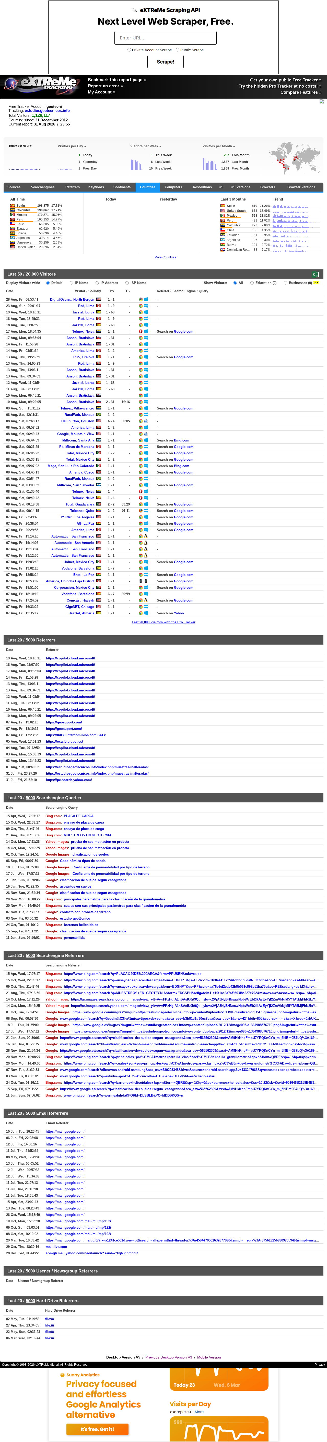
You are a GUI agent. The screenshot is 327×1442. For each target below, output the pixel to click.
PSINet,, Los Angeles (77, 517)
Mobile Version (209, 1357)
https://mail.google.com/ (65, 1131)
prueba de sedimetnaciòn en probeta (100, 842)
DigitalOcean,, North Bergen (72, 299)
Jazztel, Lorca (83, 312)
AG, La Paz (85, 523)
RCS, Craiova (83, 357)
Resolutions (202, 187)
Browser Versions (301, 187)
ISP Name (138, 283)
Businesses (300, 283)
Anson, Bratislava (80, 338)
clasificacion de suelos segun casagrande (93, 880)
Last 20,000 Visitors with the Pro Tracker (163, 622)
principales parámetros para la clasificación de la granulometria (114, 899)
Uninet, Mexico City (79, 562)
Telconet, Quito (82, 511)
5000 (30, 640)
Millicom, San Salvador (75, 485)
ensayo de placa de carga (84, 822)
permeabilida (74, 938)
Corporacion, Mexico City (74, 588)
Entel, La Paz (83, 575)
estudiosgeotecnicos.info (47, 111)
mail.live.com (56, 1247)
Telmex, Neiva (83, 331)
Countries (147, 187)
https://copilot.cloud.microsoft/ (70, 658)
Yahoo (179, 613)
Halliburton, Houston (77, 421)
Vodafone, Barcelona (78, 568)
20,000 (32, 274)
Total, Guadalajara (80, 504)
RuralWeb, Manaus (79, 415)
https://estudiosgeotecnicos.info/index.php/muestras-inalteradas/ (97, 767)
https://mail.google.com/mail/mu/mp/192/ (78, 1221)
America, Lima (82, 351)
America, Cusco (81, 472)
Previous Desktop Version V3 (168, 1357)
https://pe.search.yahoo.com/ (69, 780)
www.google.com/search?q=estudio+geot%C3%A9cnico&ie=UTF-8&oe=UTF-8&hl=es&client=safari (137, 1076)
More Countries (165, 257)
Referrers (72, 187)
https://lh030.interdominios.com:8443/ (76, 735)
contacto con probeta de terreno (85, 912)
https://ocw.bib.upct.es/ (64, 741)
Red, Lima (86, 306)
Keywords (96, 187)
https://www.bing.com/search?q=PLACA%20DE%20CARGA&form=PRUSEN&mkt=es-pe (132, 974)
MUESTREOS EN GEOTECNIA (87, 835)
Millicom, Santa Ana (78, 440)
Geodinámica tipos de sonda (83, 861)
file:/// (49, 1319)
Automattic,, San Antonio (74, 543)
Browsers (267, 187)
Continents (122, 187)
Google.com (183, 331)
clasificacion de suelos (91, 854)
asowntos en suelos (75, 886)
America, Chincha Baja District (70, 581)
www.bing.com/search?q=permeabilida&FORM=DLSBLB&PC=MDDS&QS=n (123, 1095)
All (240, 283)
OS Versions (240, 187)
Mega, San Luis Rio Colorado (71, 466)
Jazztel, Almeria (81, 613)
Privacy (320, 1364)
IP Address (109, 283)
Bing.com (181, 440)
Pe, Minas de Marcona (76, 447)
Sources (13, 187)
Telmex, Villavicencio (77, 408)
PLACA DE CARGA (79, 816)
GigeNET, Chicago (79, 607)
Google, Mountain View (75, 434)
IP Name (81, 283)
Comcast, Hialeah (80, 600)
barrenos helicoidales (81, 925)
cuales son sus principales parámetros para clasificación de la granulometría (125, 906)
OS (221, 187)
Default (56, 283)
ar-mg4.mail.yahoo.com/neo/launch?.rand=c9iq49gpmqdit (92, 1253)
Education (265, 283)
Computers (173, 187)
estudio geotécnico (75, 918)
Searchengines (42, 187)
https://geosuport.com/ (64, 722)
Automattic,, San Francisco (72, 536)
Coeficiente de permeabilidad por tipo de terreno (111, 867)
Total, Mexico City (80, 453)
